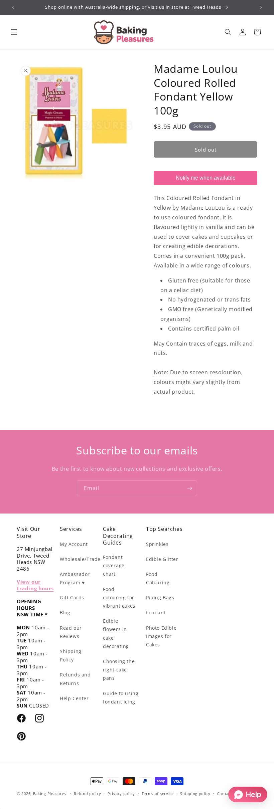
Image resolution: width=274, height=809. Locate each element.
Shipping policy (195, 793)
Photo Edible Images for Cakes (161, 636)
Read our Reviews (71, 632)
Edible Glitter (162, 559)
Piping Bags (160, 597)
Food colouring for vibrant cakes (119, 597)
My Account (74, 544)
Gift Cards (72, 597)
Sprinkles (157, 544)
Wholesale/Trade (80, 559)
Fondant (156, 612)
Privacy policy (121, 793)
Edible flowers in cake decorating (116, 633)
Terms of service (158, 793)
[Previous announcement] (13, 7)
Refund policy (87, 793)
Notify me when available (206, 178)
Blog (65, 612)
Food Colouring (157, 578)
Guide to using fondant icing (120, 697)
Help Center (74, 698)
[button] (14, 32)
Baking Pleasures (49, 793)
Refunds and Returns (75, 678)
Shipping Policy (71, 655)
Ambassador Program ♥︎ (75, 578)
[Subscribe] (189, 488)
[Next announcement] (261, 7)
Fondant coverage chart (114, 565)
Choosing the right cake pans (119, 669)
